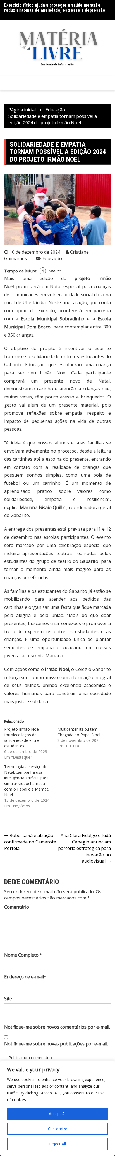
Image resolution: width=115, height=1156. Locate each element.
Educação (52, 258)
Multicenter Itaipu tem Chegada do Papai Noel (79, 731)
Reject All (57, 1143)
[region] (57, 1108)
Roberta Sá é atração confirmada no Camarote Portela (30, 841)
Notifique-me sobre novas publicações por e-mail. (56, 1044)
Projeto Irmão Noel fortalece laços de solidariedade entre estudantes (22, 737)
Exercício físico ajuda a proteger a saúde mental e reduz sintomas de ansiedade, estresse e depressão (54, 8)
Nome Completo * (23, 955)
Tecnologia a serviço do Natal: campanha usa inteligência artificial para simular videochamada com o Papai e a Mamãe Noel (26, 780)
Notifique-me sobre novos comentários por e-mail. (57, 1027)
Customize (57, 1128)
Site (8, 999)
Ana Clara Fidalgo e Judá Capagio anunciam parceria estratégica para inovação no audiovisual (84, 848)
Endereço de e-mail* (25, 977)
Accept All (57, 1113)
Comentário (16, 907)
